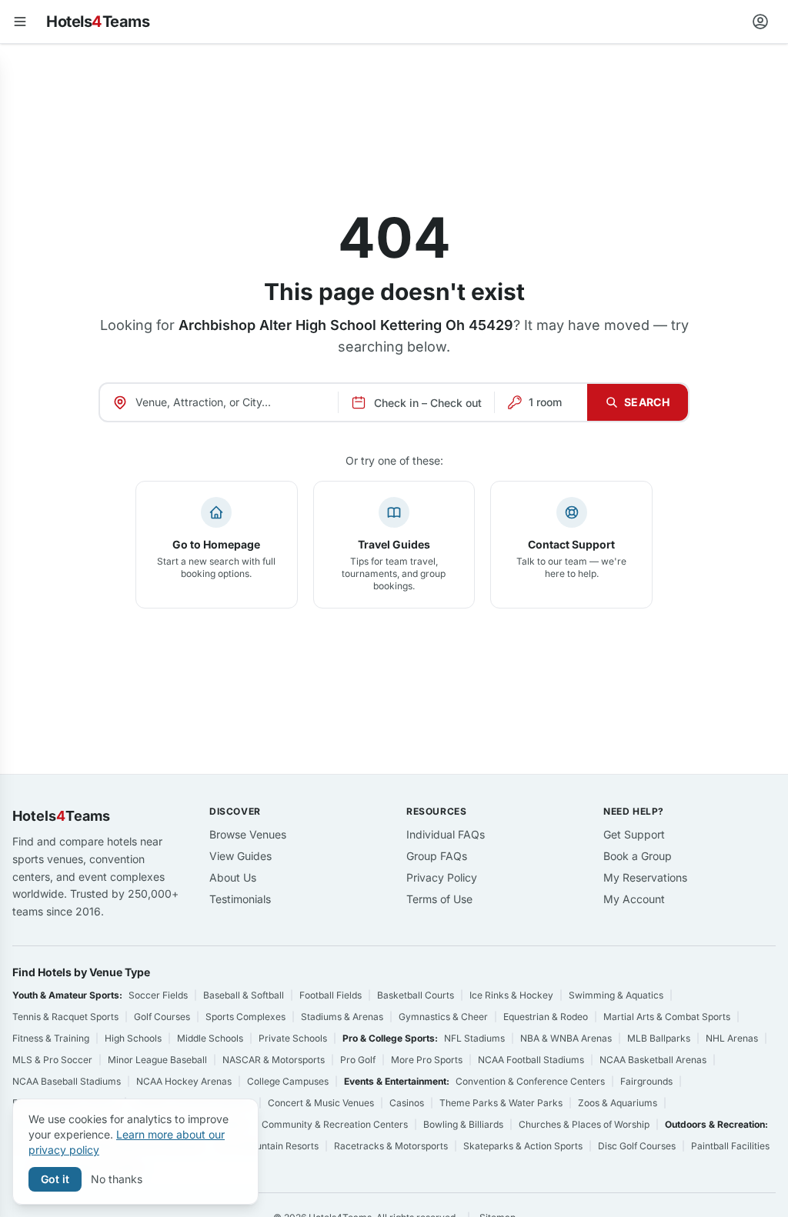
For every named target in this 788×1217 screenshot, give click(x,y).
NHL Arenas (732, 1038)
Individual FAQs (445, 834)
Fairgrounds (646, 1081)
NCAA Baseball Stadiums (66, 1081)
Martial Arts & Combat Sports (666, 1016)
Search (646, 401)
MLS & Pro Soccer (52, 1059)
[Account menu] (760, 21)
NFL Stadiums (474, 1038)
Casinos (406, 1103)
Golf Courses (162, 1016)
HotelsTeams (97, 21)
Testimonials (240, 898)
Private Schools (293, 1038)
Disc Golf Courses (637, 1146)
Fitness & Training (50, 1038)
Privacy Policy (441, 877)
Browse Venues (247, 834)
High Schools (133, 1038)
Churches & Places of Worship (584, 1124)
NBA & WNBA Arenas (566, 1038)
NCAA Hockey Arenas (184, 1081)
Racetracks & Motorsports (391, 1146)
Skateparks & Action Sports (523, 1146)
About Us (232, 877)
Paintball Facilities (730, 1146)
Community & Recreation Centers (335, 1124)
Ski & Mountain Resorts (268, 1146)
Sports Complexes (245, 1016)
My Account (634, 898)
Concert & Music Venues (321, 1103)
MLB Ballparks (658, 1038)
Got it (55, 1178)
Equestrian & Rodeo (545, 1016)
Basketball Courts (415, 995)
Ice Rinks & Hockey (511, 995)
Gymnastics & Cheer (443, 1016)
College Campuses (288, 1081)
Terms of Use (439, 898)
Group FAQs (436, 855)
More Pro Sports (426, 1059)
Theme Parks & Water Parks (501, 1103)
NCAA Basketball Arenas (652, 1059)
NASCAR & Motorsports (273, 1059)
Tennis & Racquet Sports (65, 1016)
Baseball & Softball (243, 995)
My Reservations (645, 877)
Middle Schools (210, 1038)
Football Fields (330, 995)
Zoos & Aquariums (617, 1103)
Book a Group (637, 855)
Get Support (634, 834)
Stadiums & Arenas (342, 1016)
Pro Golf (358, 1059)
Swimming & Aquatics (616, 995)
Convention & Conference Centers (530, 1081)
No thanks (116, 1178)
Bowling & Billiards (463, 1124)
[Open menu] (20, 21)
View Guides (240, 855)
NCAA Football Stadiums (531, 1059)
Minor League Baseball (157, 1059)
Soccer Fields (158, 995)
